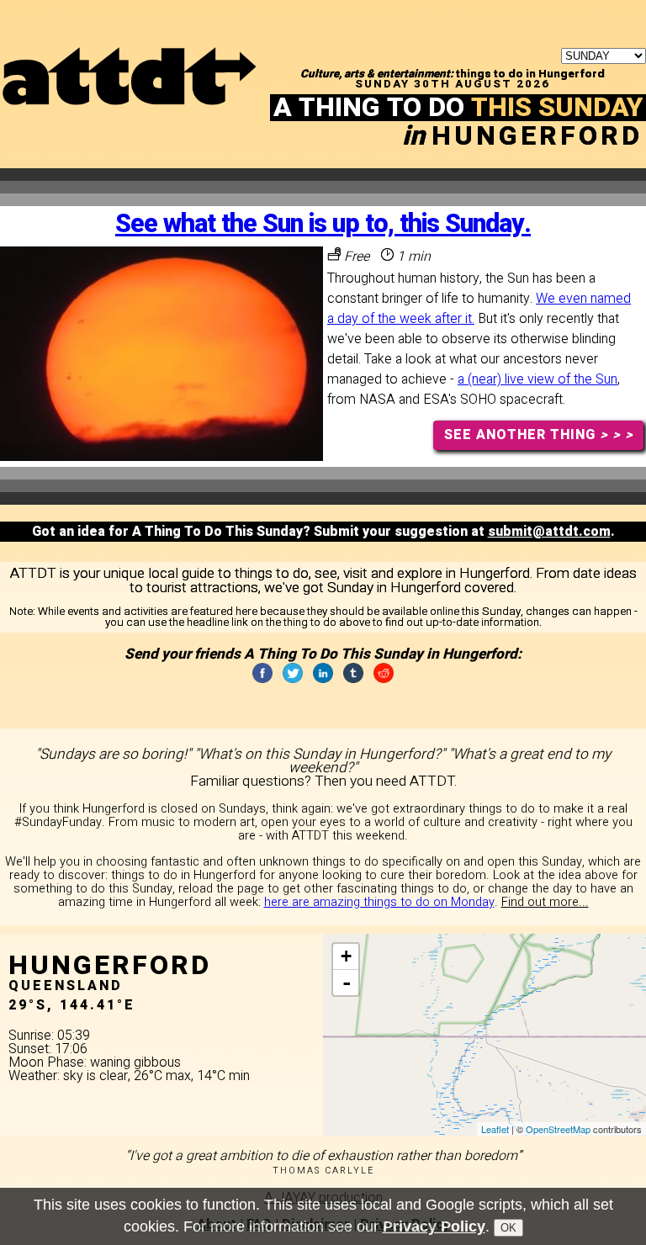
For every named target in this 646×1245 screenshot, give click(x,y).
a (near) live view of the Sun (537, 379)
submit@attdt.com (549, 532)
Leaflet (495, 1129)
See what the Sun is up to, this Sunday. (323, 224)
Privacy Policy (434, 1226)
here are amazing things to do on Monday (379, 902)
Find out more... (545, 902)
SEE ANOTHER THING (538, 435)
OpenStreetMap (558, 1129)
